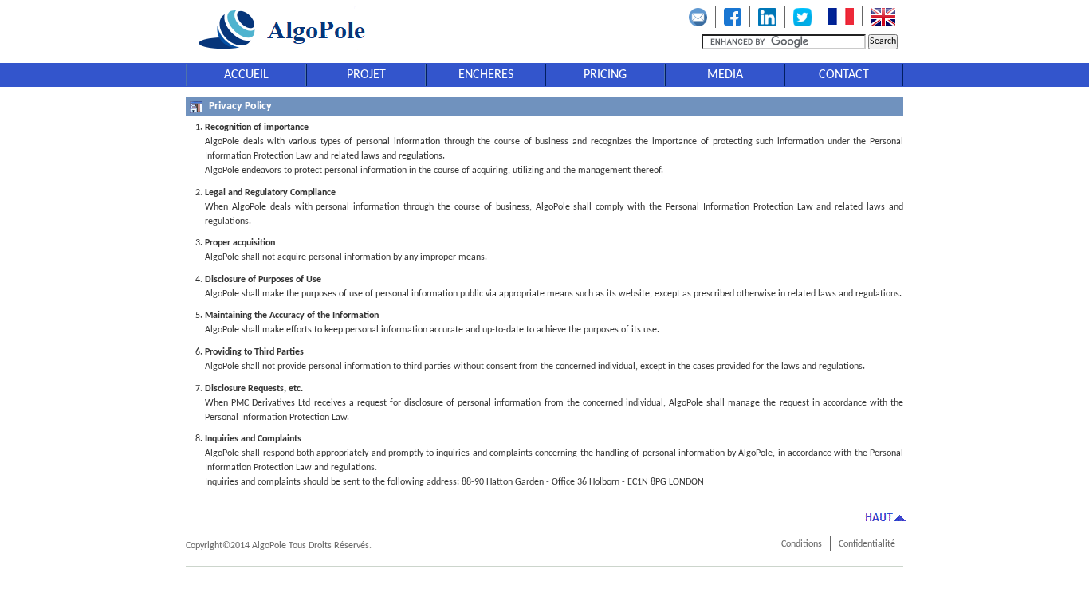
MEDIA (725, 75)
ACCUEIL (246, 75)
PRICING (605, 75)
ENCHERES (485, 75)
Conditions (801, 544)
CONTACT (844, 75)
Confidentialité (867, 544)
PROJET (366, 75)
